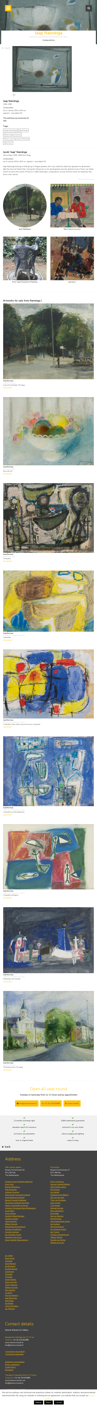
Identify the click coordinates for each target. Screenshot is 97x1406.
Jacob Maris (9, 1211)
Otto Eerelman (11, 1189)
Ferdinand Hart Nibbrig (59, 1195)
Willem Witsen (56, 1237)
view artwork (7, 387)
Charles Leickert (11, 1219)
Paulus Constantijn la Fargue (16, 1205)
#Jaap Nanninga (10, 130)
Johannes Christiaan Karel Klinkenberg (20, 1208)
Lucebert (8, 1293)
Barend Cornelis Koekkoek (15, 1200)
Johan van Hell (11, 1282)
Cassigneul (9, 1271)
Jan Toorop (54, 1232)
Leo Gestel (54, 1192)
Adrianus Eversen (12, 1192)
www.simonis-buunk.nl (14, 1342)
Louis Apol (9, 1184)
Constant (8, 1274)
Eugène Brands (11, 1269)
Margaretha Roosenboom (15, 1227)
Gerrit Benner (10, 1263)
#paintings (23, 130)
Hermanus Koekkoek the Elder (17, 1203)
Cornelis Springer (12, 1232)
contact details (72, 1103)
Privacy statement (12, 1364)
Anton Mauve (10, 1213)
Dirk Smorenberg (57, 1227)
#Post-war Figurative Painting (16, 139)
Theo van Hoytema (58, 1200)
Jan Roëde (9, 1303)
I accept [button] (59, 1402)
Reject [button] (48, 1402)
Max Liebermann (57, 1211)
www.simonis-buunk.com (15, 1380)
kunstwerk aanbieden (15, 1354)
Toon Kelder (55, 1205)
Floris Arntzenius (57, 1181)
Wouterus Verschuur (13, 1237)
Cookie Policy (10, 1367)
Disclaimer (9, 1370)
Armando (8, 1261)
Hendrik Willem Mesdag (14, 1216)
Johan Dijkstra (10, 1279)
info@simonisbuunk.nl (28, 1103)
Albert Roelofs (11, 1221)
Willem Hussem (11, 1287)
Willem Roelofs (11, 1224)
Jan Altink (9, 1256)
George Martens (56, 1216)
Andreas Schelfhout (13, 1229)
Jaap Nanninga (11, 1298)
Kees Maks (54, 1213)
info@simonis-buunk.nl (14, 1345)
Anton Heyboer (11, 1285)
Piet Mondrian (55, 1219)
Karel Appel (10, 1258)
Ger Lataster (10, 1290)
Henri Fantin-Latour (58, 1187)
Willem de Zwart (57, 1243)
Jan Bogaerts (10, 1266)
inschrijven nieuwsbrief (15, 1351)
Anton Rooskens (11, 1306)
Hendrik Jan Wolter (58, 1240)
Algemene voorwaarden (15, 1362)
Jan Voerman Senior (58, 1229)
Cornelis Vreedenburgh (59, 1235)
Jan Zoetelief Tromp (13, 1235)
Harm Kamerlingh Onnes (60, 1221)
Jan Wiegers (10, 1309)
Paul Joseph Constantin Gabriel (17, 1195)
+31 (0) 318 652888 (51, 1103)
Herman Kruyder (56, 1208)
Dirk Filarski (55, 1189)
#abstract (8, 143)
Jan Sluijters (55, 1224)
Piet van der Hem (57, 1197)
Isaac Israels (55, 1203)
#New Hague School (12, 134)
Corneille (8, 1277)
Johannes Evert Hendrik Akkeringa (18, 1181)
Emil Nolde (9, 1301)
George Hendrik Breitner (60, 1184)
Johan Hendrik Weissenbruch (16, 1240)
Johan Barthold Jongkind (14, 1197)
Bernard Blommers (12, 1187)
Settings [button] (38, 1402)
